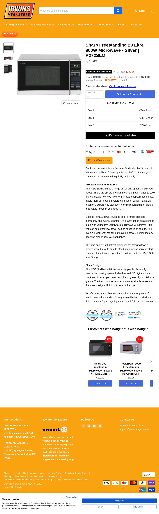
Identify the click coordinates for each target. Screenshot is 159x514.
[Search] (118, 10)
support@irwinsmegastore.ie (134, 429)
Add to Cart (100, 383)
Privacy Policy (54, 473)
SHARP (93, 61)
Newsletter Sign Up (43, 479)
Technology (85, 24)
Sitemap (7, 476)
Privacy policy (71, 497)
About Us (136, 24)
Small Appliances (41, 24)
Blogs (121, 24)
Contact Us (21, 473)
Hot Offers (10, 33)
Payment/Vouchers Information (18, 479)
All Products (105, 24)
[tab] (99, 160)
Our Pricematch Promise (122, 86)
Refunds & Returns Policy (76, 473)
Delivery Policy (54, 476)
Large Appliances (14, 24)
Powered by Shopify (13, 487)
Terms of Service (37, 473)
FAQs (58, 479)
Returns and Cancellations (76, 479)
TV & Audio (65, 24)
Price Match (20, 476)
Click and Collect (36, 476)
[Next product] (151, 361)
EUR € (147, 475)
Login (142, 10)
